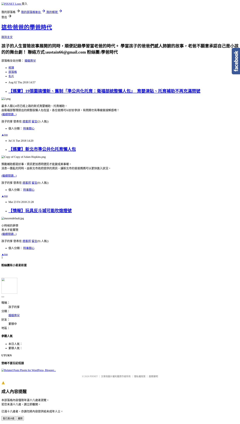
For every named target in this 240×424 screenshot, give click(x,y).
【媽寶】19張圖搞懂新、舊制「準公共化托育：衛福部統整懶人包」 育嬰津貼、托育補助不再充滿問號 (104, 91)
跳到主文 (7, 37)
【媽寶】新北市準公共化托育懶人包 (42, 149)
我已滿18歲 (8, 418)
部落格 (12, 71)
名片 (11, 76)
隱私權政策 (139, 376)
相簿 (11, 67)
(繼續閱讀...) (9, 114)
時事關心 (28, 128)
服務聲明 (153, 376)
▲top (4, 134)
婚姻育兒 (30, 60)
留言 (34, 121)
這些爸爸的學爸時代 (26, 27)
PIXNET (94, 376)
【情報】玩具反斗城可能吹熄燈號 (40, 210)
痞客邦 (26, 121)
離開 (20, 418)
